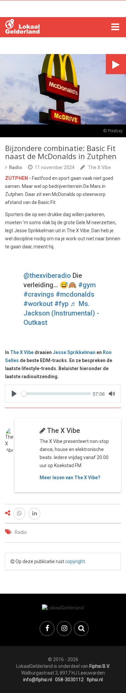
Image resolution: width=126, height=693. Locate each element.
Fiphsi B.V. (99, 666)
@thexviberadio (47, 275)
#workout (38, 304)
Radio (21, 532)
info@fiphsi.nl (37, 679)
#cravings (39, 294)
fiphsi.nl (95, 679)
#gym (87, 285)
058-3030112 (69, 679)
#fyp (61, 304)
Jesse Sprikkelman (74, 352)
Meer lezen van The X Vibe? (70, 477)
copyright (75, 561)
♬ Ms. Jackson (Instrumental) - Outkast (61, 313)
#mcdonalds (75, 294)
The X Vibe (99, 167)
